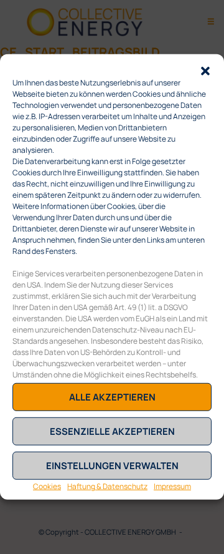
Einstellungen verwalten (112, 465)
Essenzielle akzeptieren (112, 431)
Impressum (172, 486)
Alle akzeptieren (112, 397)
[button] (205, 70)
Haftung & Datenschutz (107, 486)
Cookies (47, 486)
